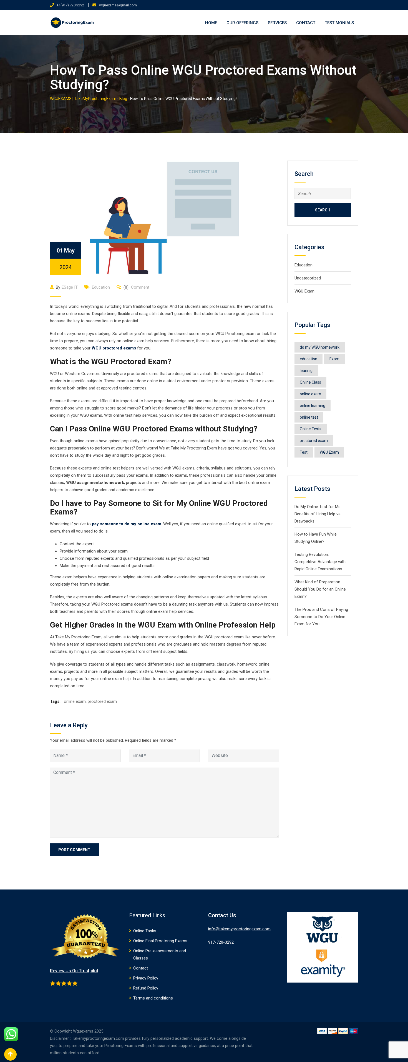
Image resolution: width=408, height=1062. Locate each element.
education (308, 359)
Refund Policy (145, 988)
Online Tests (310, 429)
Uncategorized (307, 278)
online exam (75, 701)
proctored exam (102, 701)
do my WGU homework (319, 347)
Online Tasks (144, 930)
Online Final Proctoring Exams (160, 940)
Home (211, 22)
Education (101, 287)
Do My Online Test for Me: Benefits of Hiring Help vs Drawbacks (317, 514)
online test (309, 417)
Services (277, 22)
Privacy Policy (145, 978)
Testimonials (339, 22)
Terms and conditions (153, 998)
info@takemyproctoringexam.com (239, 928)
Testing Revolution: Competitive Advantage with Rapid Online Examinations (320, 561)
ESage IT (70, 287)
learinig (306, 370)
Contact (305, 22)
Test (304, 452)
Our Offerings (242, 22)
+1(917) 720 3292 (70, 5)
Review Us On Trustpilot (74, 970)
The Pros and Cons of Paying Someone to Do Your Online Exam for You (321, 616)
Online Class (310, 382)
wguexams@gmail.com (118, 5)
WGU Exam (304, 291)
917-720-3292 (221, 942)
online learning (312, 405)
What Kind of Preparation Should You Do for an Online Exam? (320, 589)
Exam (334, 359)
